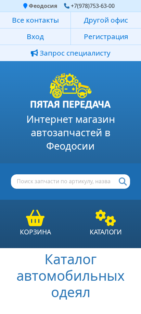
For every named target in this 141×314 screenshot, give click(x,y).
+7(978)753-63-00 (93, 6)
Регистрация (106, 36)
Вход (35, 36)
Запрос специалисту (74, 53)
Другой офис (106, 20)
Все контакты (35, 20)
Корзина (35, 231)
